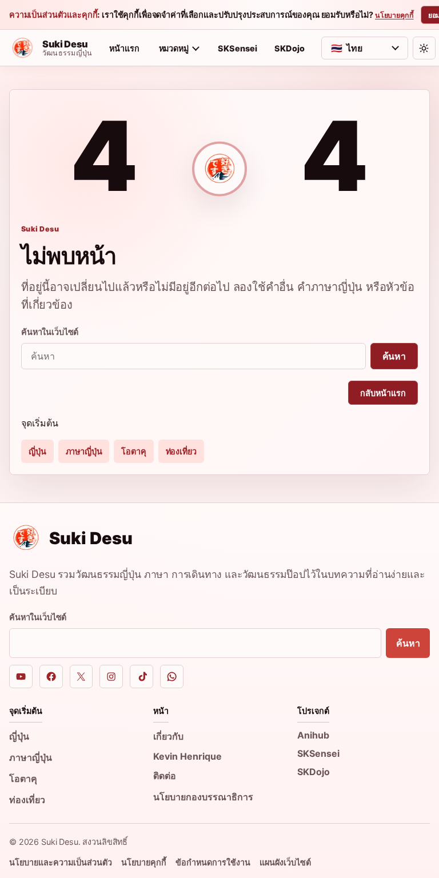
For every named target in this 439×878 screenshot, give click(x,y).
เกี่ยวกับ (168, 736)
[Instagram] (111, 676)
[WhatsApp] (171, 676)
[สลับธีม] (424, 48)
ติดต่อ (164, 775)
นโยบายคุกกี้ (394, 15)
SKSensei (237, 48)
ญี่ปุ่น (37, 451)
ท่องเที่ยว (181, 451)
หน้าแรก (124, 48)
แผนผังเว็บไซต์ (285, 862)
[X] (81, 676)
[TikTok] (141, 676)
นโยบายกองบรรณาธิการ (203, 797)
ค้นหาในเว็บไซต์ (49, 332)
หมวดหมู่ (174, 48)
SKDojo (289, 48)
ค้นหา (394, 356)
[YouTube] (21, 676)
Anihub (313, 735)
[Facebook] (51, 676)
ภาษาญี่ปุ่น (84, 451)
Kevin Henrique (187, 756)
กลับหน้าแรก (383, 393)
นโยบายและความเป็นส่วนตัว (60, 862)
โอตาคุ (133, 451)
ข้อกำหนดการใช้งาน (212, 862)
